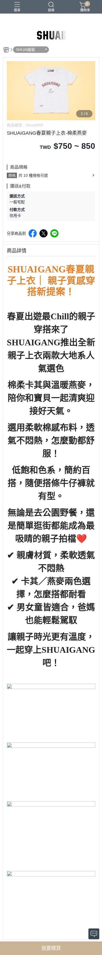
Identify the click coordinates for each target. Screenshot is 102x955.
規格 (12, 175)
